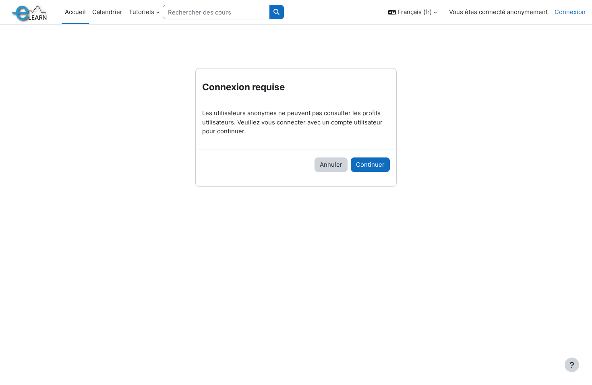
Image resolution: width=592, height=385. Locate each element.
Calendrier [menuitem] (107, 12)
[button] (412, 12)
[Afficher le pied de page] (572, 365)
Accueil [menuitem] (75, 12)
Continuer (370, 164)
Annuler (331, 164)
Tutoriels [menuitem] (141, 12)
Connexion (570, 12)
